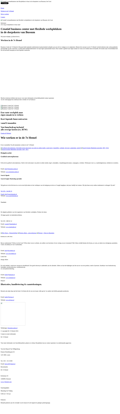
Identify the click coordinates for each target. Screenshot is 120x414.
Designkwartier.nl (12, 328)
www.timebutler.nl (11, 227)
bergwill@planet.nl (10, 364)
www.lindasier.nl (10, 277)
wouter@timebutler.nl (11, 224)
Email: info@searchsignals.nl (9, 194)
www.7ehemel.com (6, 382)
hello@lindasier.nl (10, 274)
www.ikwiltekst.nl (11, 253)
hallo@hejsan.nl (9, 297)
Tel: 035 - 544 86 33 (6, 191)
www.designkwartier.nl (12, 172)
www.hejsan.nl (10, 300)
